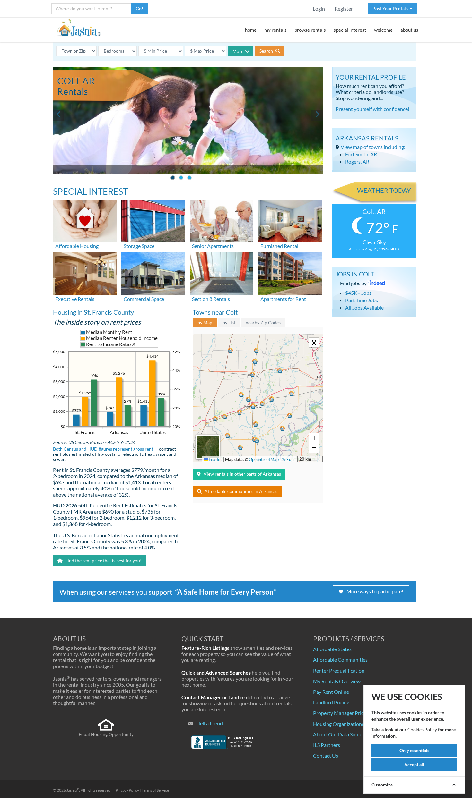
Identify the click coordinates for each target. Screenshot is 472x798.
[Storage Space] (153, 220)
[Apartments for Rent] (290, 273)
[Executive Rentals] (85, 273)
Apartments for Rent (283, 299)
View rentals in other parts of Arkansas (242, 474)
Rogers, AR (357, 161)
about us (409, 30)
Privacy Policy (127, 790)
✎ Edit (288, 459)
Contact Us (325, 755)
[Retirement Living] (221, 220)
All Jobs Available (364, 307)
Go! (139, 8)
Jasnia (72, 790)
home (251, 30)
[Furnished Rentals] (290, 220)
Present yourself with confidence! (372, 109)
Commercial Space (144, 299)
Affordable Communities (340, 660)
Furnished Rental (279, 246)
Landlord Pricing (331, 702)
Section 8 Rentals (211, 299)
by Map (204, 322)
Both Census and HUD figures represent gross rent (103, 449)
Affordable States (332, 649)
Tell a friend (210, 723)
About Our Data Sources (340, 734)
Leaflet (215, 459)
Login (319, 8)
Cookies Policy (422, 729)
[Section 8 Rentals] (221, 273)
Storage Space (139, 246)
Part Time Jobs (361, 300)
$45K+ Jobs (358, 293)
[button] (253, 406)
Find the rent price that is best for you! (103, 560)
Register (344, 8)
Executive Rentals (74, 299)
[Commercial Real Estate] (153, 273)
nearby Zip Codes (263, 322)
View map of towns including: (373, 147)
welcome (383, 30)
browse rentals (310, 30)
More (237, 51)
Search (266, 51)
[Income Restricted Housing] (85, 220)
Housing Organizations (338, 724)
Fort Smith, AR (361, 154)
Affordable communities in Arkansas (241, 491)
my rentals (275, 30)
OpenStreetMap (264, 459)
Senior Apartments (213, 246)
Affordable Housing (77, 246)
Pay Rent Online (331, 692)
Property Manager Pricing (341, 713)
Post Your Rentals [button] (391, 8)
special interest (350, 30)
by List (229, 322)
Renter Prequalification (338, 670)
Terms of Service (155, 790)
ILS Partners (326, 745)
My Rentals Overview (337, 681)
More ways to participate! (374, 591)
